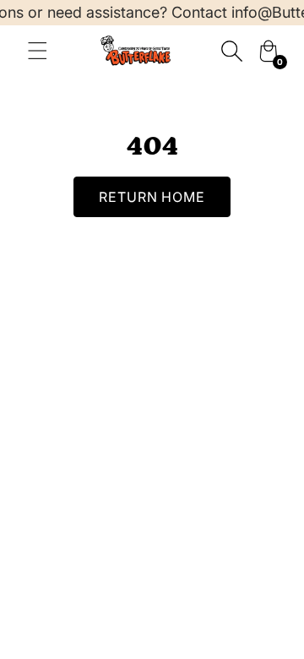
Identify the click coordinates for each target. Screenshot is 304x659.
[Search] (231, 50)
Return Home (152, 196)
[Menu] (37, 50)
